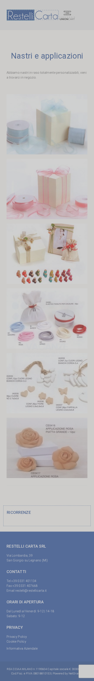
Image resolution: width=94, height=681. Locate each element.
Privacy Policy (17, 636)
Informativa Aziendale (22, 648)
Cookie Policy (16, 641)
